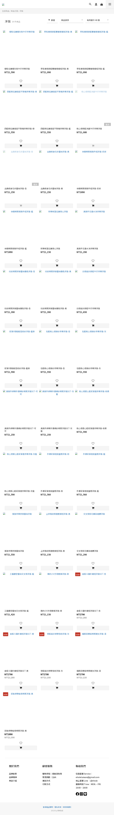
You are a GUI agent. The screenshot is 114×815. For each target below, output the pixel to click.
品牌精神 (13, 777)
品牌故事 (13, 773)
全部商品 (5, 11)
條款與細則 (67, 807)
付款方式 (46, 784)
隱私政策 (57, 807)
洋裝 (21, 11)
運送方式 (46, 780)
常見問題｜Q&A (49, 777)
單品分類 (14, 11)
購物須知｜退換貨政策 (52, 773)
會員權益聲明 (48, 807)
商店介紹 (13, 780)
